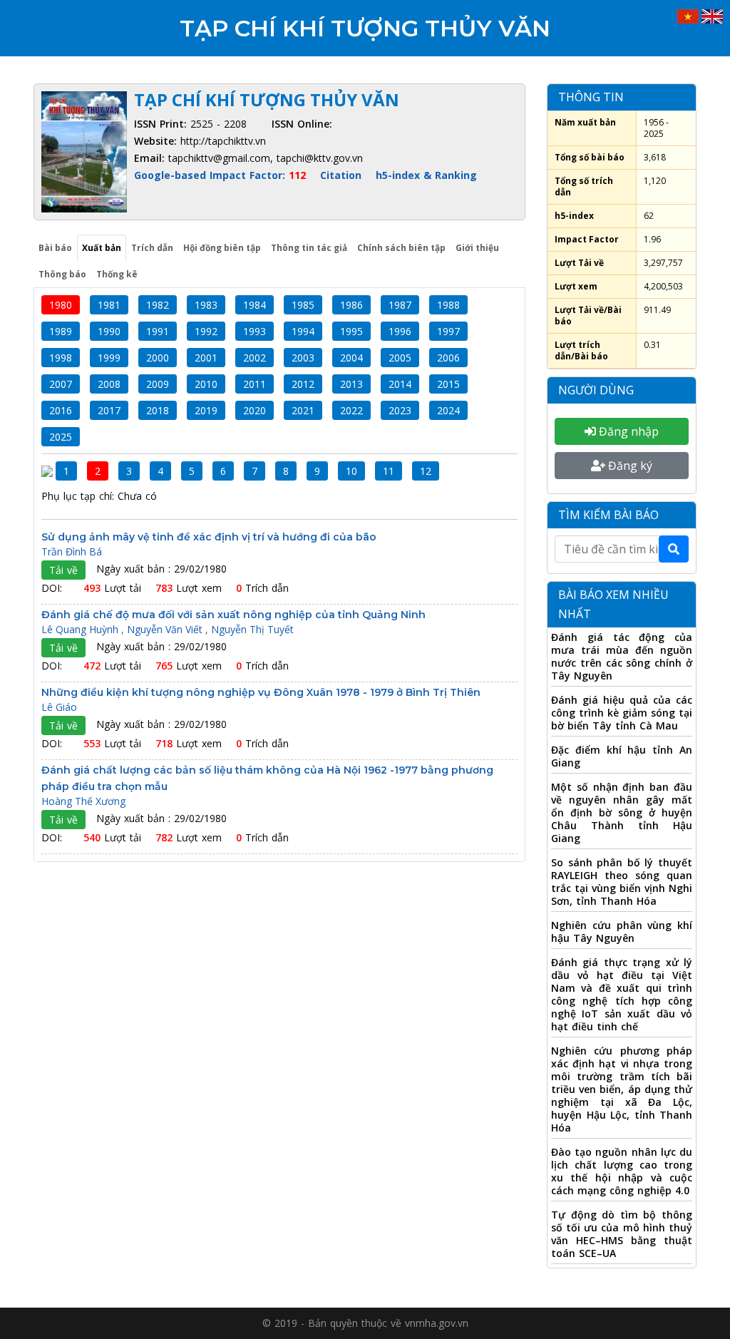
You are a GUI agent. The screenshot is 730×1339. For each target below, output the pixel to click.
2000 (157, 357)
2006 (448, 357)
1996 (400, 331)
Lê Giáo (59, 707)
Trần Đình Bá (71, 551)
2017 (109, 410)
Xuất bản (101, 248)
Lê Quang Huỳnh (81, 629)
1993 (254, 331)
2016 (60, 410)
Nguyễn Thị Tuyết (252, 629)
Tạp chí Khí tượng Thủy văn (365, 28)
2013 (351, 384)
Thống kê (117, 274)
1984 (254, 305)
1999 (109, 357)
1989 (60, 331)
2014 (400, 384)
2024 (448, 410)
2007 (60, 384)
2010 (206, 384)
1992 (206, 331)
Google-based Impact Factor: (220, 175)
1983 (206, 305)
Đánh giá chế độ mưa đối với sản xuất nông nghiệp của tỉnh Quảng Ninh (233, 614)
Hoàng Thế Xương (83, 801)
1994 (303, 331)
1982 (157, 305)
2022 (351, 410)
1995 (351, 331)
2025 (60, 436)
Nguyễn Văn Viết (166, 629)
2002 (254, 357)
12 (425, 471)
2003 (303, 357)
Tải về (63, 570)
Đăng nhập (627, 431)
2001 (206, 357)
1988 (448, 305)
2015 (448, 384)
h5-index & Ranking (426, 175)
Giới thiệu (477, 248)
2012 (303, 384)
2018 (157, 410)
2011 (254, 384)
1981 (109, 305)
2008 (109, 384)
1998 (60, 357)
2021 (303, 410)
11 (388, 471)
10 (351, 471)
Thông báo (62, 274)
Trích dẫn (152, 248)
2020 (254, 410)
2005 (400, 357)
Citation (340, 175)
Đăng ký (628, 465)
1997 (448, 331)
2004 (351, 357)
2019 (206, 410)
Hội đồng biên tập (222, 248)
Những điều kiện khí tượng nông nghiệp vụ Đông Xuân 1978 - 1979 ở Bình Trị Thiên (260, 692)
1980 (60, 305)
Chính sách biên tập (401, 248)
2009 (157, 384)
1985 (303, 305)
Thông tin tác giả (309, 248)
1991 (157, 331)
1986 (351, 305)
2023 (400, 410)
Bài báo (55, 248)
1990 (109, 331)
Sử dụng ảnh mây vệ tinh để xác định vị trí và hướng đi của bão (208, 536)
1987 (400, 305)
